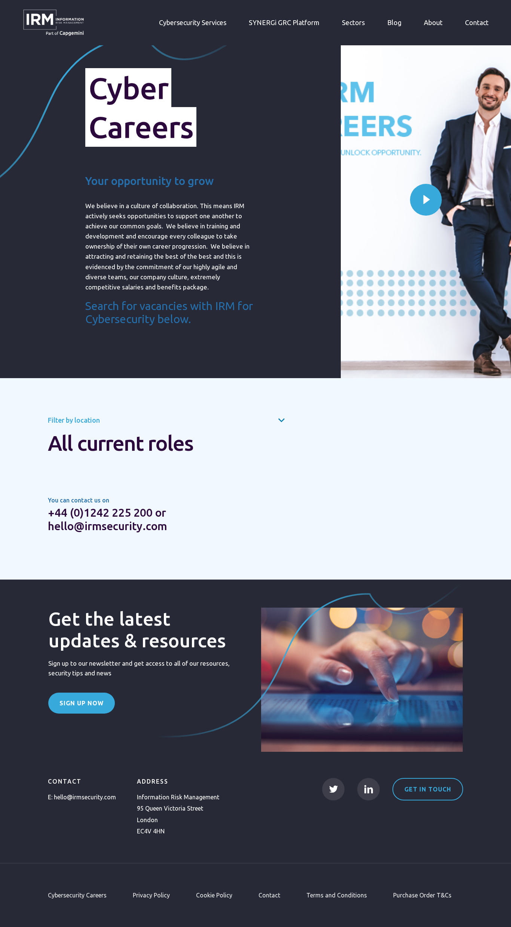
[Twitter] (333, 789)
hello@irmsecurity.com (85, 797)
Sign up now (81, 703)
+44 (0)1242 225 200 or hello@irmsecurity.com (107, 519)
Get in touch (427, 789)
